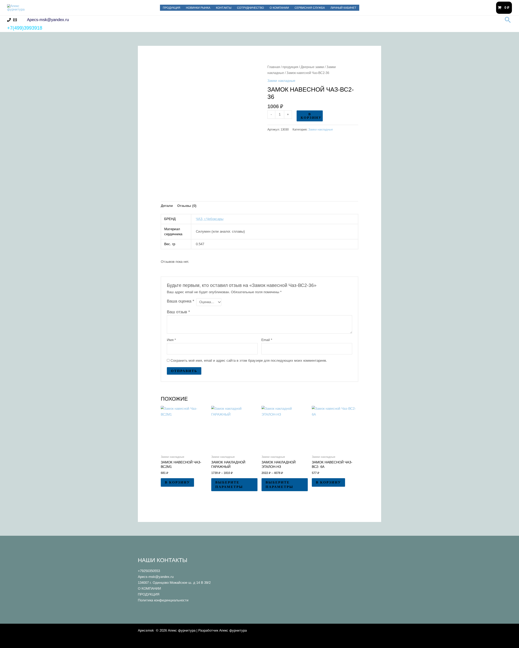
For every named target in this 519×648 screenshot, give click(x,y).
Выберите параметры (229, 484)
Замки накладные (281, 81)
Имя (171, 340)
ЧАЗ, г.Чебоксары (209, 219)
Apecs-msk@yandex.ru (156, 577)
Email (266, 340)
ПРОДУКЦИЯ (171, 7)
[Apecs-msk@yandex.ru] (15, 20)
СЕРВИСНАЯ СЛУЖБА (310, 7)
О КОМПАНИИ (279, 7)
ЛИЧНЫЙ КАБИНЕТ (343, 7)
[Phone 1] (9, 20)
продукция (290, 67)
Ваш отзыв (178, 312)
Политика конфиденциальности (163, 600)
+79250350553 (149, 571)
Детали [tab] (167, 206)
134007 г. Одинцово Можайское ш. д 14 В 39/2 (174, 583)
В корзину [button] (177, 482)
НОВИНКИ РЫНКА (198, 7)
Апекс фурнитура (66, 8)
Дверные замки (312, 67)
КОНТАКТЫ (223, 7)
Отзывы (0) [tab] (186, 206)
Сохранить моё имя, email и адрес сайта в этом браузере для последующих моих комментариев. (248, 360)
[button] (508, 20)
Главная (273, 67)
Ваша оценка (180, 301)
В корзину (311, 116)
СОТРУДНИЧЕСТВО (250, 7)
